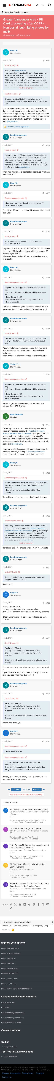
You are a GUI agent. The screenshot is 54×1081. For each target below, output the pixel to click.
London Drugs (16, 444)
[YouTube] (21, 1036)
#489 (48, 473)
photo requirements (36, 451)
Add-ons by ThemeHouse (40, 1070)
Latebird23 (16, 837)
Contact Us (6, 1077)
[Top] (9, 930)
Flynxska (16, 895)
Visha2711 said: (11, 572)
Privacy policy (37, 926)
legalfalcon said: (11, 94)
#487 (48, 374)
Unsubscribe (15, 1073)
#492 (48, 603)
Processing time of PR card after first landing (29, 809)
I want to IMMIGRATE (10, 948)
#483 (48, 193)
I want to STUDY (8, 958)
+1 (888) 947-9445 (9, 1056)
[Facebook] (2, 1036)
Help (46, 926)
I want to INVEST (8, 964)
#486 (48, 328)
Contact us (6, 926)
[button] (4, 5)
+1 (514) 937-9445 (9, 1047)
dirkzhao (15, 875)
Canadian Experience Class (35, 850)
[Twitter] (17, 1036)
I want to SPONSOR (9, 969)
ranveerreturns (16, 850)
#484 (48, 231)
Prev (17, 790)
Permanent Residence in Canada (34, 831)
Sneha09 (13, 869)
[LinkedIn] (12, 1036)
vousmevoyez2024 (17, 812)
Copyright (40, 1073)
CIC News (5, 1007)
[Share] (43, 60)
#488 (48, 425)
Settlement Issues (26, 869)
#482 (48, 145)
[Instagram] (7, 1036)
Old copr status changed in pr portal (25, 828)
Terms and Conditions (21, 926)
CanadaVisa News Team (11, 1023)
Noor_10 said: (10, 65)
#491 (48, 567)
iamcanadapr (11, 35)
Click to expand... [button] (26, 88)
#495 (48, 741)
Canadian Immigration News (12, 1018)
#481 (48, 61)
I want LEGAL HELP (9, 984)
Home (4, 930)
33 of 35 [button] (26, 790)
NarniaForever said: (13, 521)
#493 (48, 638)
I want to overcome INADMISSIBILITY (16, 989)
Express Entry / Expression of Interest (27, 822)
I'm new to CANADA (9, 974)
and (18, 126)
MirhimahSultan (16, 888)
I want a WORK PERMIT (10, 953)
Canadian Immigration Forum (12, 1013)
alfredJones (15, 831)
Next (35, 790)
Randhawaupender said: (15, 198)
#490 (48, 516)
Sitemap (5, 1073)
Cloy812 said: (10, 643)
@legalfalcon (20, 70)
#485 (48, 277)
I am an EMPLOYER (9, 979)
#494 (48, 694)
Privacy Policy (27, 1073)
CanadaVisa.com (8, 1002)
